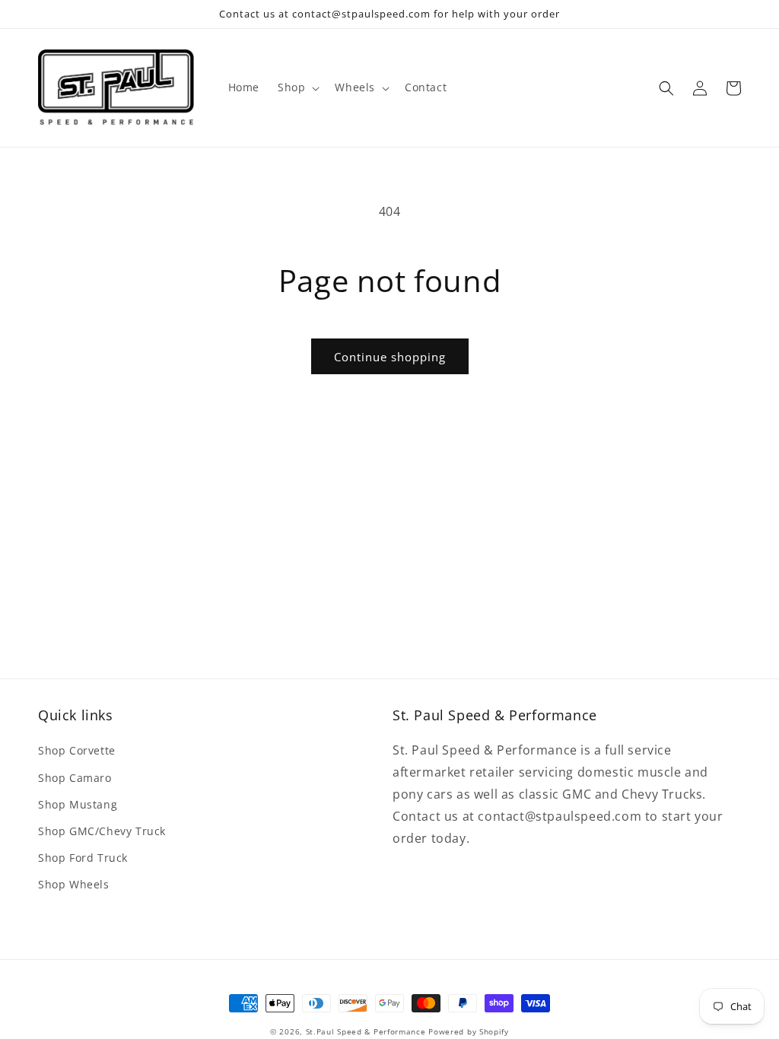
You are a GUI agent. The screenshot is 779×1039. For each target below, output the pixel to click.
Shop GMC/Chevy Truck (102, 831)
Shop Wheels (74, 884)
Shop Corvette (77, 750)
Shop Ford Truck (83, 857)
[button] (297, 87)
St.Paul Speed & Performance (366, 1031)
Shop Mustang (77, 804)
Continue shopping (390, 356)
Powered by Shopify (468, 1031)
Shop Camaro (75, 778)
